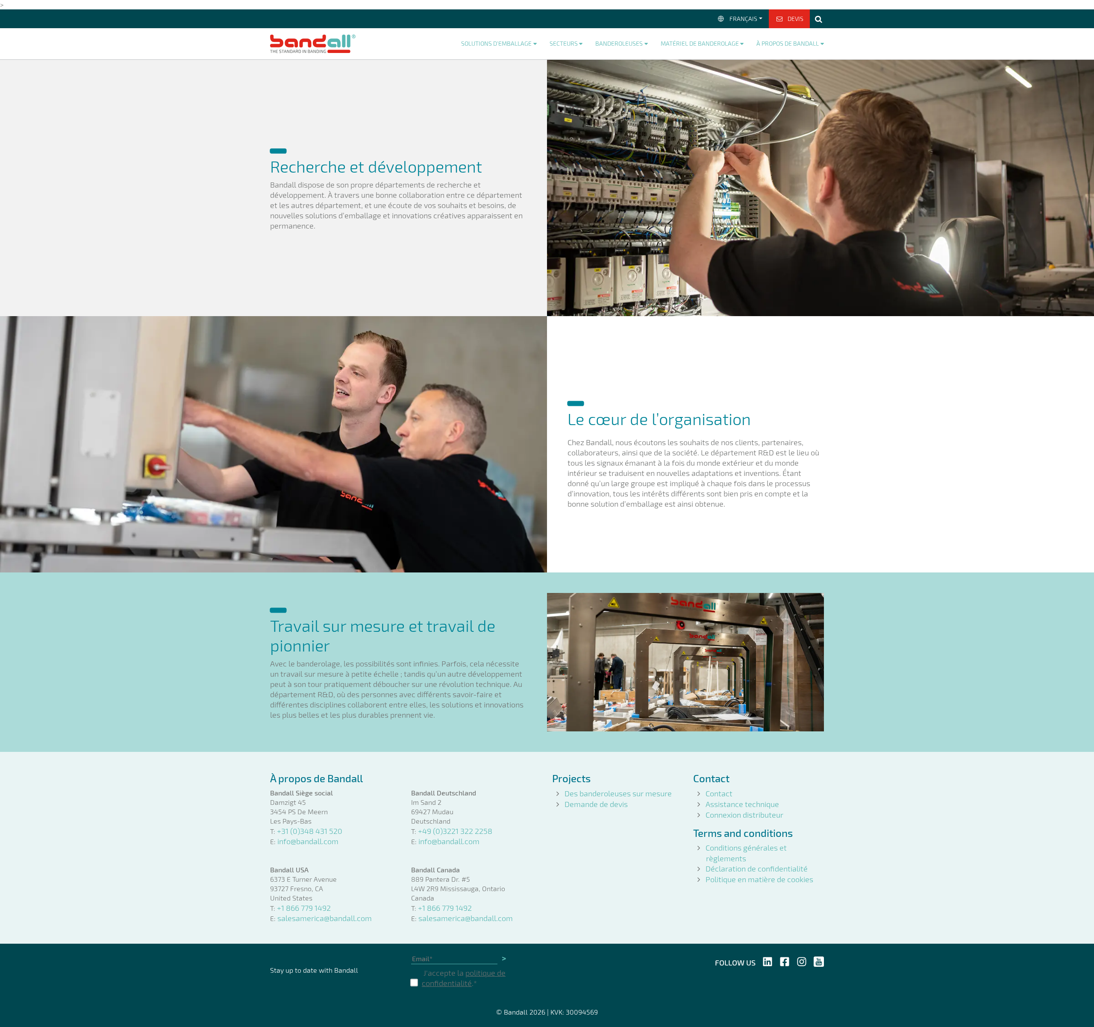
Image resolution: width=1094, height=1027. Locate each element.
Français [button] (743, 18)
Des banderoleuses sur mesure (618, 793)
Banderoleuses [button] (619, 43)
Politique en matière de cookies (759, 879)
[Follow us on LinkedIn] (767, 960)
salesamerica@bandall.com (324, 918)
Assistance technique (742, 804)
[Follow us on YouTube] (819, 960)
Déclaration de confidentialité (757, 868)
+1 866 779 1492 (304, 908)
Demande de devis (596, 804)
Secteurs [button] (564, 43)
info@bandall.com (307, 841)
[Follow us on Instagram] (802, 960)
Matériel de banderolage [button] (700, 43)
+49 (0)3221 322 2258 (455, 831)
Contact (719, 793)
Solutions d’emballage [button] (496, 43)
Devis (795, 18)
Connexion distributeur (744, 814)
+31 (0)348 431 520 (309, 831)
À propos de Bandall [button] (787, 43)
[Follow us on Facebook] (784, 960)
